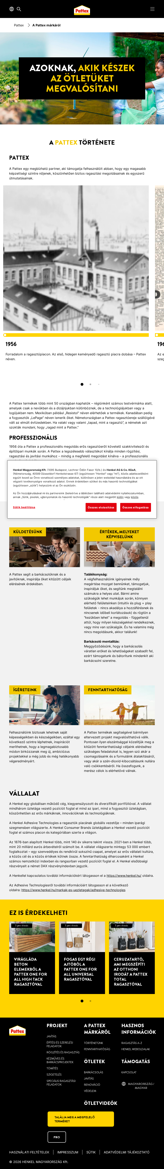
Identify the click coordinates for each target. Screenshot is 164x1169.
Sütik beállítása (24, 507)
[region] (82, 489)
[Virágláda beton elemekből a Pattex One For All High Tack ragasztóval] (32, 957)
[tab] (82, 384)
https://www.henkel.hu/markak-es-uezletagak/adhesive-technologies (73, 890)
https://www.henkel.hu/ (124, 876)
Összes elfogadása (135, 507)
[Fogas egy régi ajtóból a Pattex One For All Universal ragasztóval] (82, 957)
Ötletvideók (100, 1103)
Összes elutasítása (101, 507)
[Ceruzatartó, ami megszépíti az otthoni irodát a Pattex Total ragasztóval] (132, 957)
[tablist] (82, 384)
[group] (82, 288)
